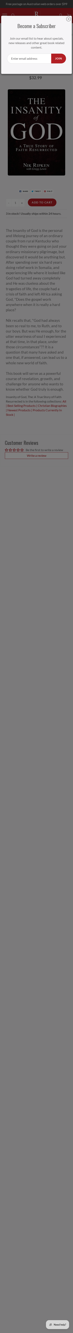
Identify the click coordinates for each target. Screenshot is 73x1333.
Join (58, 58)
